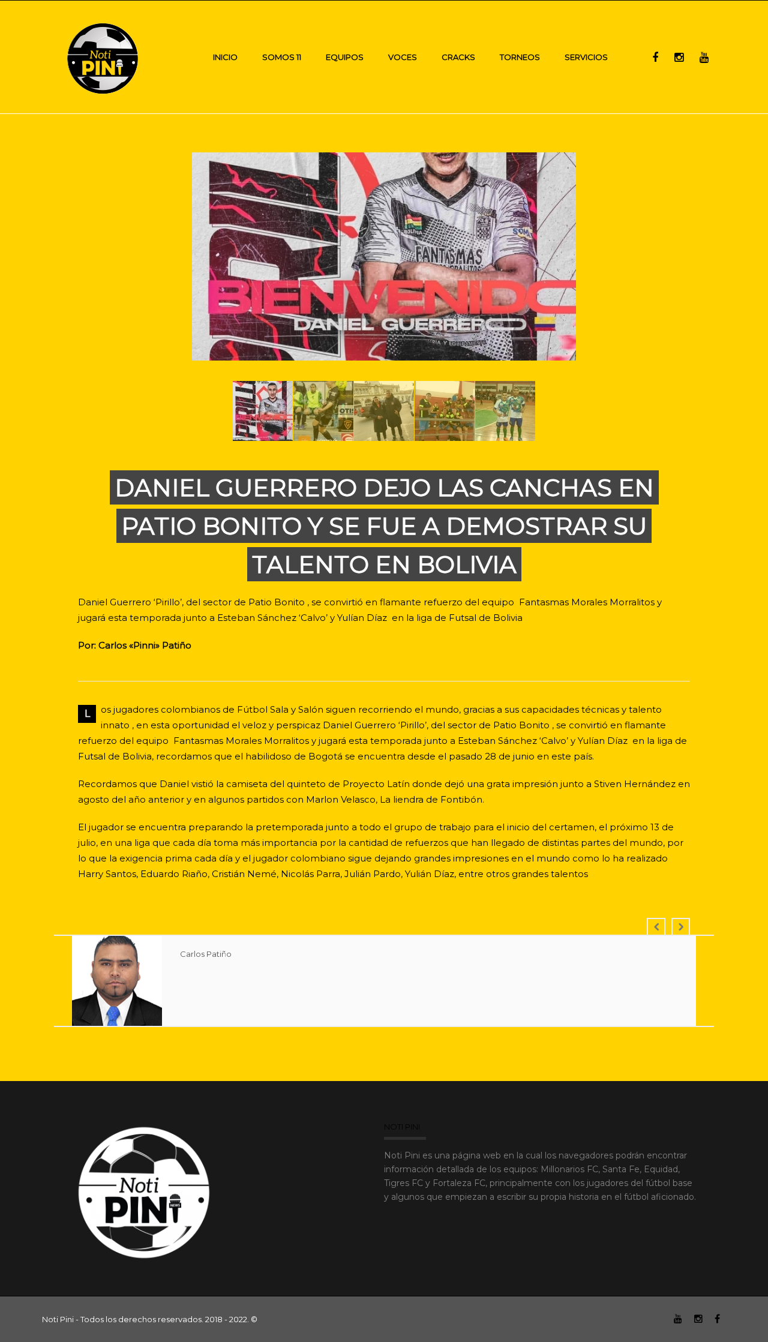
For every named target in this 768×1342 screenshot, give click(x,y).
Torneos (520, 57)
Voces (402, 57)
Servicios (586, 57)
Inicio (225, 57)
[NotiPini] (103, 56)
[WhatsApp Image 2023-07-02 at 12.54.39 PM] (385, 258)
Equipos (345, 57)
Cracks (458, 57)
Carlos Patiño (206, 954)
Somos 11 (281, 57)
